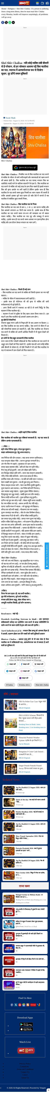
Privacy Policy (25, 1064)
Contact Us (25, 1072)
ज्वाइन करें (12, 664)
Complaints (24, 1066)
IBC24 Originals (24, 708)
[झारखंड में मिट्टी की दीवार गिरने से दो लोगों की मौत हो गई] (9, 960)
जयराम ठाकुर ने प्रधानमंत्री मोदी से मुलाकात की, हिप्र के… (30, 947)
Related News (11, 779)
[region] (25, 44)
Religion (11, 9)
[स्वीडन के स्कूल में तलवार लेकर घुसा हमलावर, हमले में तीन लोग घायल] (9, 924)
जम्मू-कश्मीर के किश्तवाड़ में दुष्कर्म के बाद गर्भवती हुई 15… (30, 910)
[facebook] (11, 1006)
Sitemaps (33, 1005)
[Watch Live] (26, 1053)
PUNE (18, 987)
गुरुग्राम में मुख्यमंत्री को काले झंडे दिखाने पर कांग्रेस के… (29, 935)
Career (25, 1075)
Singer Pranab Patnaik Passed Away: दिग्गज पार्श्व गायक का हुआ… (32, 767)
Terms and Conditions (25, 1069)
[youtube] (19, 1006)
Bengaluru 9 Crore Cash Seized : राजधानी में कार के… (31, 753)
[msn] (38, 1006)
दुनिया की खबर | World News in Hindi (26, 926)
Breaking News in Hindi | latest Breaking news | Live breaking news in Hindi (32, 727)
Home (3, 9)
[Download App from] (26, 1026)
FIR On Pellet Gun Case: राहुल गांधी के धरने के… (32, 703)
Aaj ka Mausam (24, 744)
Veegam (43, 1088)
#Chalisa (9, 685)
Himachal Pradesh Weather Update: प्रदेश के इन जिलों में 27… (31, 739)
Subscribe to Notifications (47, 554)
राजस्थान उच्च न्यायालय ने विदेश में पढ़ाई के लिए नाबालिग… (30, 971)
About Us (25, 1078)
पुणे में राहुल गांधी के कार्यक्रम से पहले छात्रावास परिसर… (30, 983)
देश (16, 914)
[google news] (23, 1006)
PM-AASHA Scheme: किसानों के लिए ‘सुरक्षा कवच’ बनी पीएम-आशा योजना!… (31, 718)
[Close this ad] (48, 1090)
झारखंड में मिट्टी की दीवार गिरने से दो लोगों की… (30, 959)
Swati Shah (10, 118)
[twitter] (15, 1006)
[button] (2, 3)
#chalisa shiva (24, 685)
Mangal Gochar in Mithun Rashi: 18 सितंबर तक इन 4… (29, 896)
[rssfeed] (27, 1006)
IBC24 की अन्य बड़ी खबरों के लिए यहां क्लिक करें (25, 658)
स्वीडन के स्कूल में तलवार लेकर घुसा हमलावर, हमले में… (29, 923)
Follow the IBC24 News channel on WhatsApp (25, 660)
